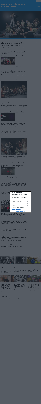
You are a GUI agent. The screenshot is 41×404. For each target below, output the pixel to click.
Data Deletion (17, 211)
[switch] (27, 201)
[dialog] (20, 202)
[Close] (30, 192)
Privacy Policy (23, 211)
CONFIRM (16, 209)
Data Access (20, 211)
